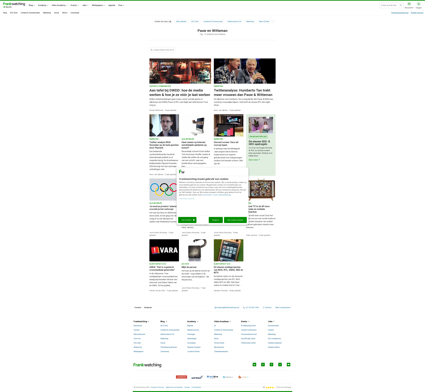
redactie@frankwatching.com (228, 307)
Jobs (84, 5)
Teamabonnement (221, 351)
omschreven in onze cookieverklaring (216, 195)
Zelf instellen (186, 220)
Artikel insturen (417, 13)
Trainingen (191, 334)
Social (56, 13)
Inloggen (419, 8)
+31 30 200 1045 (252, 307)
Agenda (111, 5)
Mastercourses (193, 330)
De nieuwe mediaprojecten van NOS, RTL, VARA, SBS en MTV (228, 270)
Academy (42, 5)
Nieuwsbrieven (139, 334)
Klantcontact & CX (234, 21)
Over (120, 5)
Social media (219, 343)
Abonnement (219, 347)
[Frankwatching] (14, 4)
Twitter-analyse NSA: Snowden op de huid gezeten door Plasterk (164, 145)
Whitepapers (97, 5)
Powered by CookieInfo (186, 199)
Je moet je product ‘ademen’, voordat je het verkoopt (164, 207)
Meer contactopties (283, 307)
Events (74, 5)
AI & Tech (13, 13)
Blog (31, 5)
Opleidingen (192, 339)
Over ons (137, 339)
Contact (136, 330)
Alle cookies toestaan (235, 220)
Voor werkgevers (274, 339)
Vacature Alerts (274, 347)
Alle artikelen (181, 21)
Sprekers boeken (194, 347)
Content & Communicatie (30, 13)
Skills (216, 339)
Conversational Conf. (249, 334)
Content (271, 330)
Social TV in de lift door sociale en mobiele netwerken (258, 209)
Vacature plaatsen (275, 343)
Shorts (64, 13)
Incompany (191, 343)
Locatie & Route (193, 351)
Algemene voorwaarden (174, 387)
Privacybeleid (196, 387)
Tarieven (268, 307)
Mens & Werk (264, 21)
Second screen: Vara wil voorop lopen (226, 143)
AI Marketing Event (248, 326)
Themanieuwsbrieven (400, 13)
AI (215, 326)
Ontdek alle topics (162, 21)
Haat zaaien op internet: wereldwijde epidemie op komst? (194, 145)
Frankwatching (140, 321)
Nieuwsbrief (409, 8)
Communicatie (273, 326)
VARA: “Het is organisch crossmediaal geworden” (162, 268)
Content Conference (248, 330)
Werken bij (138, 347)
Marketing (47, 13)
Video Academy (58, 5)
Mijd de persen (189, 267)
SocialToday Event (248, 339)
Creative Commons (157, 387)
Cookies (187, 387)
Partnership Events (248, 343)
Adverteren (138, 326)
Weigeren (215, 220)
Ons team (137, 343)
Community (75, 13)
